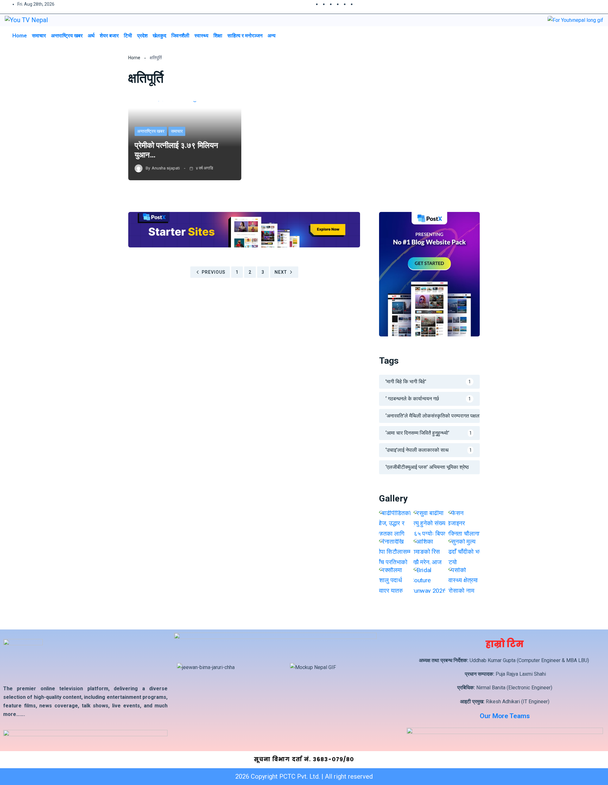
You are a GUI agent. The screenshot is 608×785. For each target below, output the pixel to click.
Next (281, 272)
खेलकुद (159, 35)
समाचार (39, 35)
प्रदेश (142, 35)
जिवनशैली (180, 35)
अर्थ (91, 35)
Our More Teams (505, 716)
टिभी (128, 35)
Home (19, 35)
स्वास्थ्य (201, 35)
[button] (584, 35)
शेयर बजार (109, 35)
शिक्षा (217, 35)
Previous (213, 272)
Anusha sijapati (166, 168)
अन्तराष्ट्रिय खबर (67, 35)
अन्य (272, 35)
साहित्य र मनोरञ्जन (245, 35)
